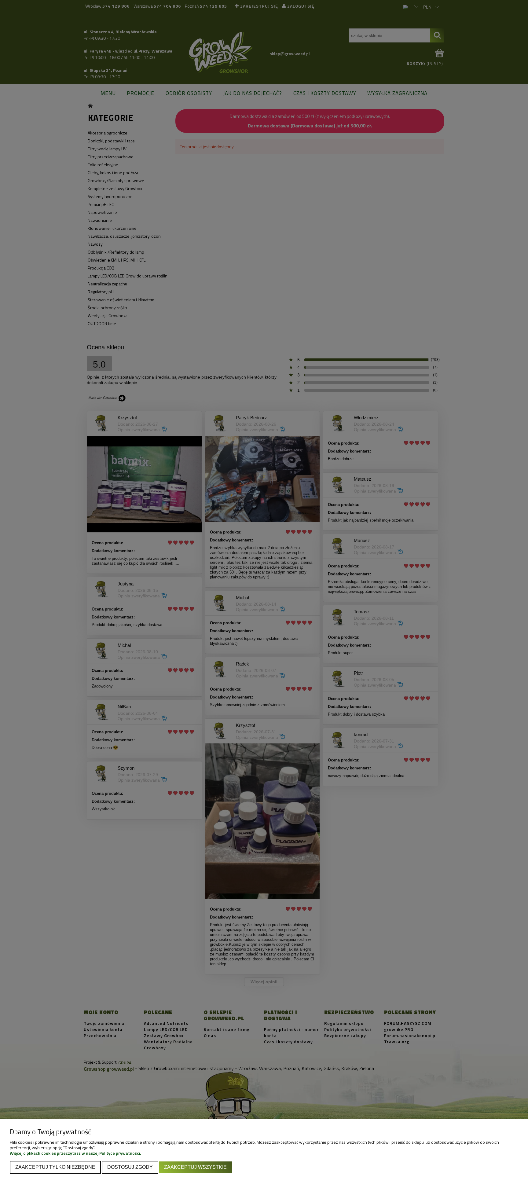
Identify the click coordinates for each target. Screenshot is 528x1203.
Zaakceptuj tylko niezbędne (55, 1167)
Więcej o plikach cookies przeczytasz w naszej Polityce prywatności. (75, 1153)
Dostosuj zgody (130, 1167)
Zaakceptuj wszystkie (195, 1167)
